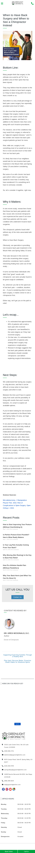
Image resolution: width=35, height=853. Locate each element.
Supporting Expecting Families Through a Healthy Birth (17, 655)
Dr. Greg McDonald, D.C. (16, 633)
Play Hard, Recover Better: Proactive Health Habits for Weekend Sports (17, 661)
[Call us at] (32, 3)
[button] (2, 4)
